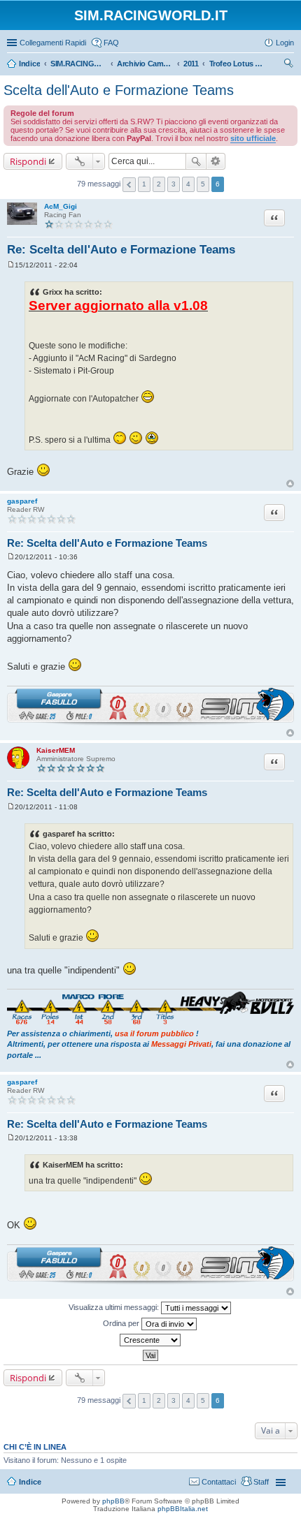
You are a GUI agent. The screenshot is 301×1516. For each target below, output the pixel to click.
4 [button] (188, 184)
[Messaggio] (11, 265)
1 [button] (144, 184)
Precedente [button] (129, 184)
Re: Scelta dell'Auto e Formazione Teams (121, 249)
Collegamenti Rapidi (53, 42)
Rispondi (28, 161)
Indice (30, 1482)
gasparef (22, 501)
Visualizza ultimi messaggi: (115, 1307)
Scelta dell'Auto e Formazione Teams (119, 90)
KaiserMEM (55, 750)
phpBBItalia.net (183, 1509)
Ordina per (122, 1323)
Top (290, 483)
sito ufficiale (253, 138)
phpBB (113, 1501)
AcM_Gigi (60, 206)
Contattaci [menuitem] (219, 1482)
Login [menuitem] (285, 42)
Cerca (196, 161)
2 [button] (159, 184)
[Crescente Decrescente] (151, 1340)
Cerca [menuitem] (288, 65)
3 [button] (174, 184)
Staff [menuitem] (261, 1482)
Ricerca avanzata (215, 161)
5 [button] (203, 184)
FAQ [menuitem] (111, 42)
